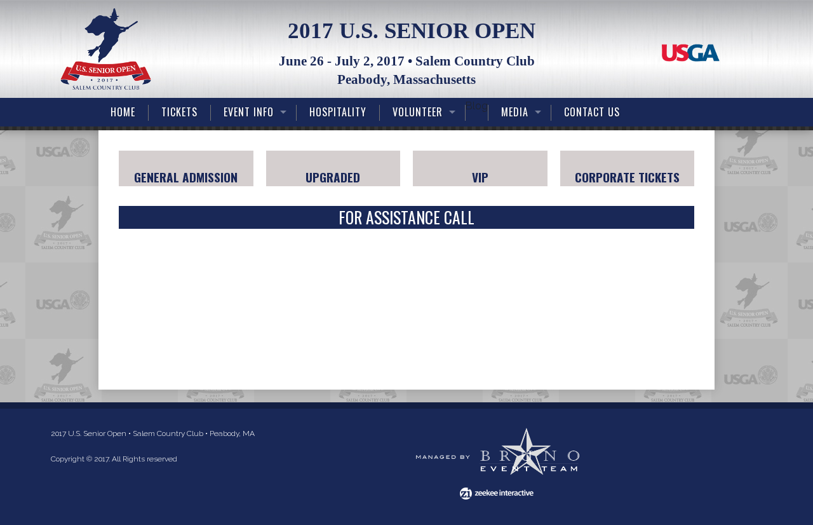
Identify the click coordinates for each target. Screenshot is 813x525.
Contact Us (592, 111)
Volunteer (418, 111)
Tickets (179, 111)
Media (514, 111)
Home (123, 111)
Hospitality (337, 111)
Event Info (249, 111)
